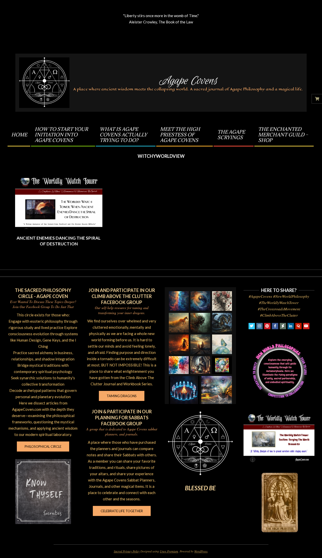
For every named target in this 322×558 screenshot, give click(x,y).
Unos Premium (169, 551)
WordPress (201, 551)
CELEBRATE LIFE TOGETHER (122, 511)
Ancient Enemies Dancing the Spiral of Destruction (59, 240)
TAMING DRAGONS (122, 396)
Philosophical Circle (43, 446)
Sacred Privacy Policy (127, 551)
